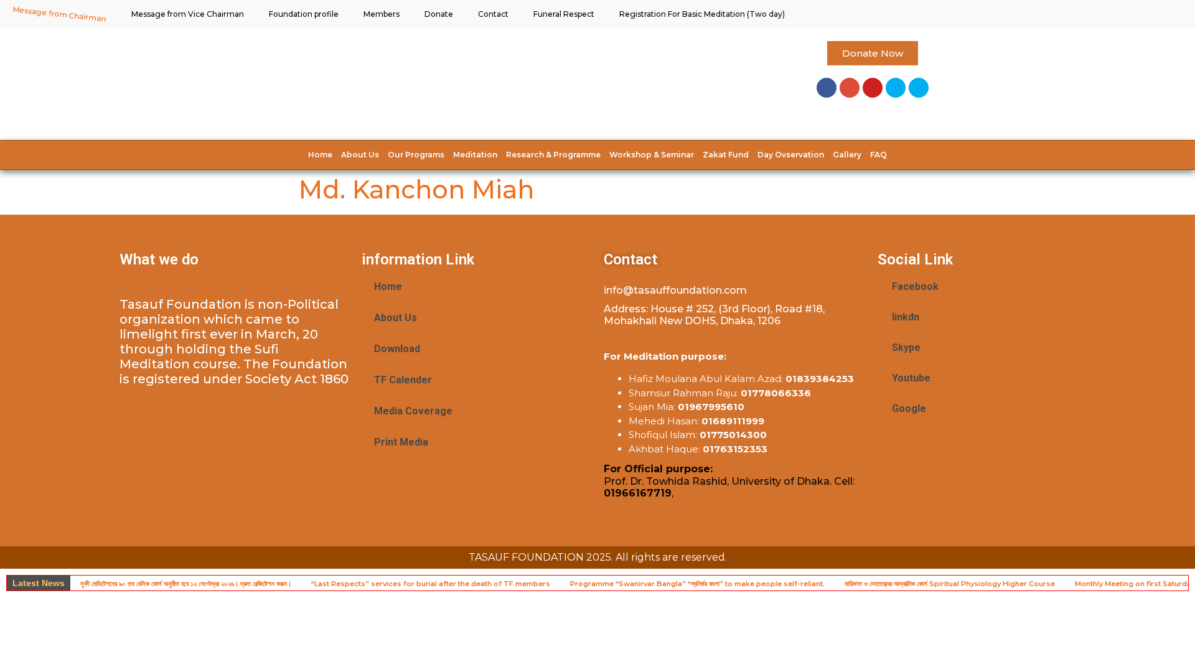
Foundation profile (304, 14)
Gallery (847, 154)
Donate (438, 14)
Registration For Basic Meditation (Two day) (702, 14)
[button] (872, 53)
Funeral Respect (563, 14)
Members (381, 14)
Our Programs (416, 154)
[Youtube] (873, 88)
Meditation (475, 154)
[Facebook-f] (826, 88)
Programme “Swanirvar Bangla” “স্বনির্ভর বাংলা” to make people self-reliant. (697, 583)
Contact (493, 14)
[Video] (919, 88)
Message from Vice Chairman (187, 14)
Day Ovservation (790, 154)
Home (320, 154)
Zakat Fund (726, 154)
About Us (360, 154)
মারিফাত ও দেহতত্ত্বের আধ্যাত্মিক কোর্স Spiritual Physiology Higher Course (950, 583)
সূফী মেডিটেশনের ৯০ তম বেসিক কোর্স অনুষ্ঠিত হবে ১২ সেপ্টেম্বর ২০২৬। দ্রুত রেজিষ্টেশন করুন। (185, 583)
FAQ (878, 154)
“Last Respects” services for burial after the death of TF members (430, 583)
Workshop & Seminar (651, 154)
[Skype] (896, 88)
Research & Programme (553, 154)
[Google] (850, 88)
